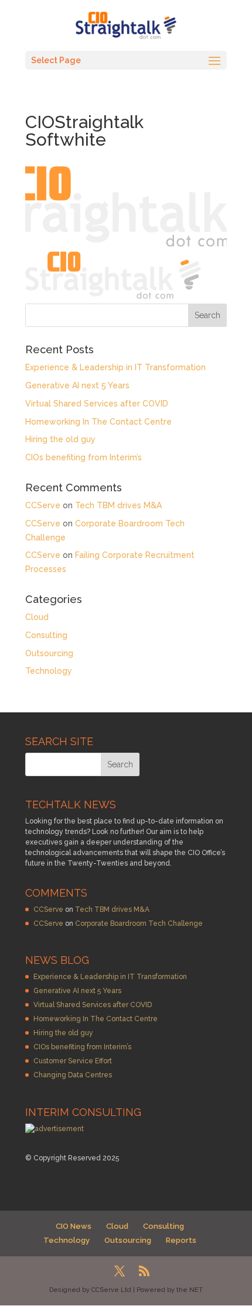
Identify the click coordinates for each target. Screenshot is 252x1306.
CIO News (73, 1226)
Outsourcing (49, 653)
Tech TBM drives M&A (118, 505)
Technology (48, 671)
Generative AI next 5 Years (77, 385)
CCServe (42, 505)
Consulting (46, 635)
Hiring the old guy (60, 439)
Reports (181, 1240)
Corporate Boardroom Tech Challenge (139, 923)
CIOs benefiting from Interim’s (83, 457)
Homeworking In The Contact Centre (98, 421)
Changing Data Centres (72, 1075)
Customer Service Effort (72, 1061)
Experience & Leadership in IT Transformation (115, 367)
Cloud (37, 617)
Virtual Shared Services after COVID (96, 403)
